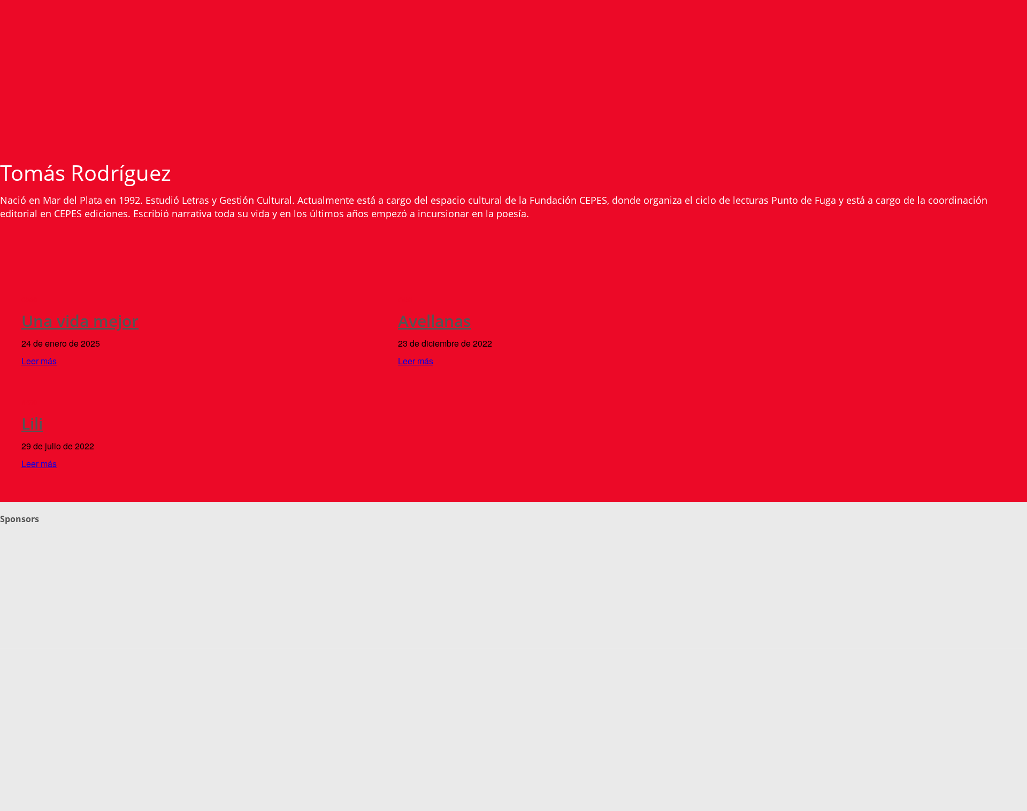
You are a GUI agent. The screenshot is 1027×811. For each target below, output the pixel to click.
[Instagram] (32, 635)
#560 (29, 299)
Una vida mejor (80, 321)
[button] (1019, 89)
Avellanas (434, 321)
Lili (32, 423)
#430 (29, 402)
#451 (405, 299)
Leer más (39, 361)
